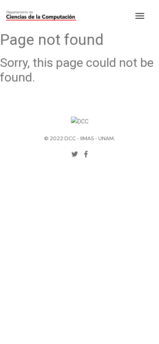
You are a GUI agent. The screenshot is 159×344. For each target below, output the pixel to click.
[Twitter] (74, 154)
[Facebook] (86, 154)
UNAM (106, 138)
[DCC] (41, 16)
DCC (70, 138)
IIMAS (87, 138)
